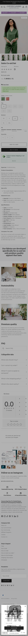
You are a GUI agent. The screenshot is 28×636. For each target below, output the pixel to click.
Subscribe (14, 628)
